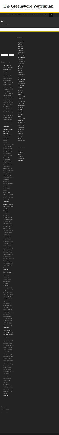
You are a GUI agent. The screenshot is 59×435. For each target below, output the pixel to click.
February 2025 (21, 74)
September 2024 (21, 83)
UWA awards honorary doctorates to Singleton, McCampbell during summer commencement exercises (8, 135)
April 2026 (20, 48)
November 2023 (21, 102)
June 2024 (20, 89)
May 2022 (20, 135)
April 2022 (20, 137)
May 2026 (20, 46)
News (12, 14)
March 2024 (20, 94)
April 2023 (20, 114)
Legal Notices (27, 14)
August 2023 (21, 107)
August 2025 (21, 63)
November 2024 (21, 79)
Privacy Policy (36, 14)
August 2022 (21, 129)
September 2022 (21, 127)
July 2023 (20, 109)
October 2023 (21, 103)
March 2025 (20, 72)
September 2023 (21, 105)
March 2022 (20, 138)
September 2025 (21, 61)
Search (2, 53)
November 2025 (21, 57)
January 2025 (21, 76)
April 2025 (20, 70)
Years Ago (20, 160)
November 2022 (21, 124)
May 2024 (20, 90)
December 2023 (21, 100)
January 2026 (21, 54)
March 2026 (20, 50)
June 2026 (20, 44)
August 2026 (21, 41)
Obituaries (20, 156)
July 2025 (20, 65)
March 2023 (20, 116)
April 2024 (20, 92)
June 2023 (20, 111)
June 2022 (20, 133)
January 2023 (21, 120)
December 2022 (21, 122)
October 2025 (21, 59)
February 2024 (21, 96)
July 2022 (20, 131)
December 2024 (21, 78)
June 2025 (20, 67)
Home (7, 14)
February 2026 (21, 52)
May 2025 (20, 68)
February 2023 (21, 118)
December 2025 (21, 55)
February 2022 (21, 140)
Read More (5, 126)
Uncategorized (21, 158)
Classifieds (18, 14)
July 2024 (20, 87)
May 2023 (20, 113)
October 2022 (21, 125)
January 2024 (21, 98)
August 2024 (21, 85)
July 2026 (20, 43)
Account (44, 14)
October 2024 (21, 81)
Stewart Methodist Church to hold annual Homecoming (8, 274)
